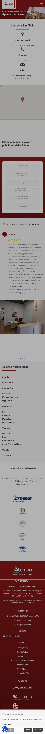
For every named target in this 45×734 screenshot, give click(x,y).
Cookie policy (7, 724)
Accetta (38, 729)
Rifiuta (28, 729)
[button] (4, 729)
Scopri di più (8, 729)
